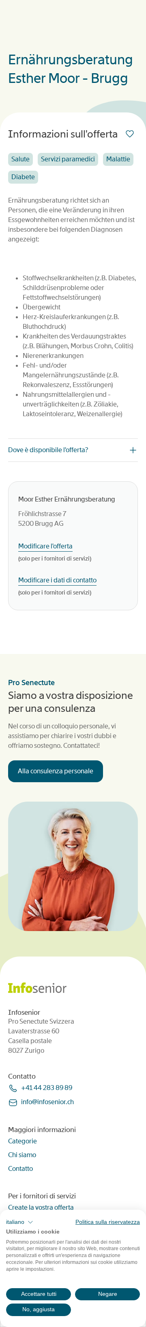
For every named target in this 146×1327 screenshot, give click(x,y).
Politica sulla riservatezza (107, 1222)
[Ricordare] (131, 134)
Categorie (22, 1141)
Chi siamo (22, 1155)
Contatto (20, 1168)
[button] (19, 1222)
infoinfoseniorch (47, 1102)
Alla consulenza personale (55, 771)
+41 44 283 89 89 (46, 1088)
